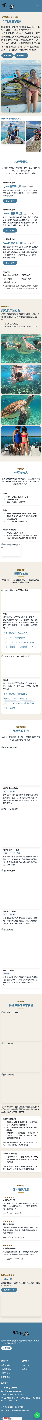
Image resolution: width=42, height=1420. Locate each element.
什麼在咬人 (21, 55)
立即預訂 (7, 55)
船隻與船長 (5, 1377)
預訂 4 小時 (10, 201)
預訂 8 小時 (10, 262)
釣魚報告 (25, 1369)
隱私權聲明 (19, 1407)
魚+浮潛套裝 (6, 1369)
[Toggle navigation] (38, 6)
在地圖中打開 (9, 1290)
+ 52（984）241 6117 (9, 1388)
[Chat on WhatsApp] (37, 1415)
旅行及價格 (5, 1365)
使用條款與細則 (7, 1407)
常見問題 (25, 1365)
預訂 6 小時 (10, 230)
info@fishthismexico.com (11, 1391)
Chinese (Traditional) (8, 1418)
